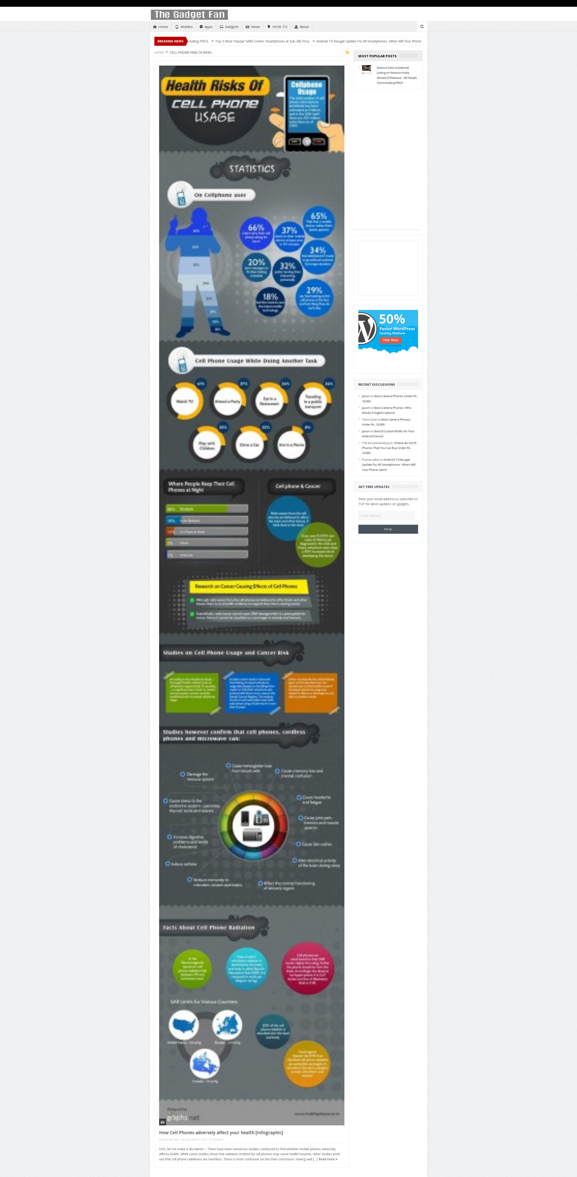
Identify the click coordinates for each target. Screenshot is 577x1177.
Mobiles (187, 26)
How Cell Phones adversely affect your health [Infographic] (221, 1133)
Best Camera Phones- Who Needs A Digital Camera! (381, 41)
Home (163, 26)
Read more (327, 1159)
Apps (209, 26)
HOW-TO (279, 26)
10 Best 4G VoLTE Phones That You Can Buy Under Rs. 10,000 (389, 448)
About (304, 26)
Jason (366, 396)
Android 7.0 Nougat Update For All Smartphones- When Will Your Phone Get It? (278, 41)
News (255, 26)
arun (176, 1139)
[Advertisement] (387, 161)
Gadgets (232, 26)
